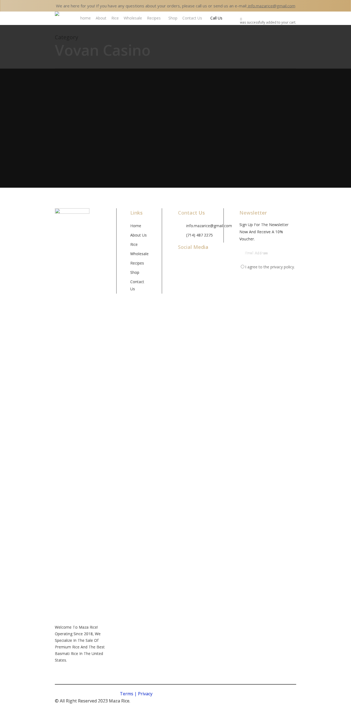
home (135, 225)
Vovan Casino (99, 110)
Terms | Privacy (136, 694)
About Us (138, 235)
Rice (134, 244)
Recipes (137, 263)
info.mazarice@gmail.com (271, 6)
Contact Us (137, 285)
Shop (134, 272)
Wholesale (139, 253)
